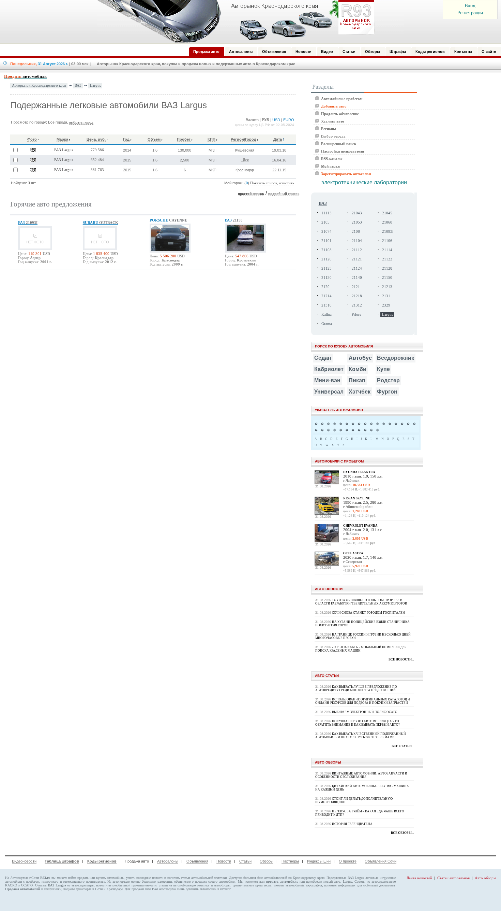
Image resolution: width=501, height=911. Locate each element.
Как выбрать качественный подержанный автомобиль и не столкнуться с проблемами (360, 735)
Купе (383, 369)
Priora (356, 314)
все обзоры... (402, 833)
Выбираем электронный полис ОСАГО (364, 712)
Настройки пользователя (342, 151)
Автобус (360, 358)
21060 (387, 222)
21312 (357, 305)
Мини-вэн (327, 380)
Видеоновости (24, 861)
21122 (387, 259)
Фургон (387, 392)
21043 (357, 213)
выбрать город (81, 122)
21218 (357, 296)
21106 (387, 241)
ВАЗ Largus (63, 150)
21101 (326, 241)
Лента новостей (419, 878)
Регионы (328, 129)
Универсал (329, 392)
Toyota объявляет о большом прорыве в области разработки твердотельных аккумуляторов (361, 601)
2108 (356, 231)
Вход (470, 5)
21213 (387, 287)
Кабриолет (329, 369)
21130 (326, 278)
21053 (357, 222)
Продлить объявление (340, 114)
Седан (322, 358)
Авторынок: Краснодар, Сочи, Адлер (233, 21)
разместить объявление (174, 881)
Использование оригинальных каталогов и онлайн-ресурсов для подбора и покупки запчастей (362, 701)
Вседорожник (395, 358)
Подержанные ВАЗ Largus (345, 878)
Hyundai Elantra (359, 472)
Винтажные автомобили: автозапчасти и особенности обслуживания (361, 775)
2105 (325, 222)
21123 (326, 268)
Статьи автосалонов (453, 878)
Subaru (100, 222)
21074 (326, 231)
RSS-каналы (332, 159)
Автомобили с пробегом (342, 99)
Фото (32, 139)
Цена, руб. (96, 139)
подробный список (283, 194)
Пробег (184, 139)
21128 (387, 268)
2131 (386, 296)
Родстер (388, 380)
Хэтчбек (359, 392)
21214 (326, 296)
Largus (95, 85)
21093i (387, 231)
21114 (387, 250)
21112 (357, 250)
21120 (326, 259)
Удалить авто (332, 121)
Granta (326, 324)
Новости (223, 861)
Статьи (245, 861)
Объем (154, 139)
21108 (326, 250)
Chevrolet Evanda (360, 525)
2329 (386, 305)
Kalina (326, 314)
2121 (356, 287)
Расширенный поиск (338, 144)
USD (276, 120)
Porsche (168, 220)
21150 (387, 278)
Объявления (197, 861)
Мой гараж (330, 166)
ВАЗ (78, 85)
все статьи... (403, 746)
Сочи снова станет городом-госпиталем (368, 612)
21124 (357, 268)
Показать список (263, 183)
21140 (357, 278)
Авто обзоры (485, 878)
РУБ (265, 120)
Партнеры (290, 861)
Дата (277, 139)
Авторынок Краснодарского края (39, 85)
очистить (286, 183)
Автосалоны (167, 861)
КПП (211, 139)
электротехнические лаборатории (364, 182)
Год (126, 139)
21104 (357, 241)
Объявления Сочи (380, 861)
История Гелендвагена (352, 824)
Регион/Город (243, 139)
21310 (326, 305)
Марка (62, 139)
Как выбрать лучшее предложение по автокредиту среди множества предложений (356, 688)
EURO (288, 120)
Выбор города (333, 136)
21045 (387, 213)
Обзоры (266, 861)
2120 (325, 287)
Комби (357, 369)
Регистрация (470, 12)
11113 (326, 213)
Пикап (357, 380)
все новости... (401, 659)
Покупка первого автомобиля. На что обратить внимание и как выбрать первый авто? (357, 723)
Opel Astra (353, 553)
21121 (357, 259)
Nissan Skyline (356, 498)
